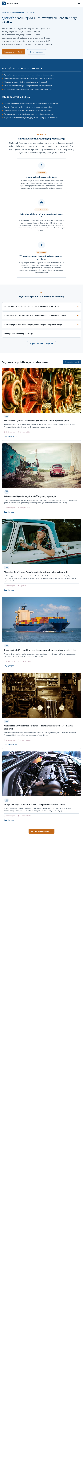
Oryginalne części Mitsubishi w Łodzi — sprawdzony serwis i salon (34, 804)
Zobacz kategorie (36, 52)
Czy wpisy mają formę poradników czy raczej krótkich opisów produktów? (35, 315)
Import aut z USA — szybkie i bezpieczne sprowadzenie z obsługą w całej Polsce (40, 650)
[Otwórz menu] (79, 3)
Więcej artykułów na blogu (40, 344)
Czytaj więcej (9, 436)
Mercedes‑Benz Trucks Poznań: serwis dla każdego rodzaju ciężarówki (36, 571)
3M (6, 416)
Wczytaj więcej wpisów (40, 831)
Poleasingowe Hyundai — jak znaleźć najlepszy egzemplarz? (31, 496)
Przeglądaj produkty (12, 52)
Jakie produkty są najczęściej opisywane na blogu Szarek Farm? (31, 306)
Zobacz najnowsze (71, 362)
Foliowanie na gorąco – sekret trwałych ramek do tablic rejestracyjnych (36, 420)
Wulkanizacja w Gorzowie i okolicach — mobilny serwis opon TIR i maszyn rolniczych (38, 727)
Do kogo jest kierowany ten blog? (18, 334)
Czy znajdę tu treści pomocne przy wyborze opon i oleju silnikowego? (33, 324)
